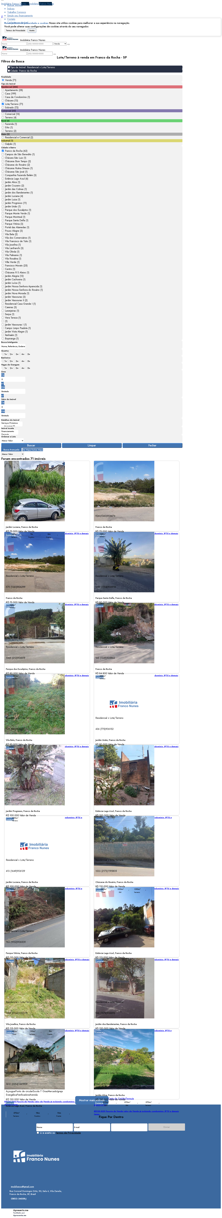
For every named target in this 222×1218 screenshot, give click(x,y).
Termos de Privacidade (15, 30)
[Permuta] (9, 434)
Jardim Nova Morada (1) (17, 293)
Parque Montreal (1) (15, 217)
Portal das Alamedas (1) (17, 227)
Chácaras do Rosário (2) (17, 165)
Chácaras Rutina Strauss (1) (19, 168)
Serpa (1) (9, 314)
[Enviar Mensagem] (54, 54)
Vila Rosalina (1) (13, 258)
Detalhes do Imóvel (10, 420)
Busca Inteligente (9, 342)
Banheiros (5, 357)
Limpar (92, 445)
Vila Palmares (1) (13, 255)
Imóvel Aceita (7, 428)
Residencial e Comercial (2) (19, 137)
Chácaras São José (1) (16, 171)
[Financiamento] (9, 431)
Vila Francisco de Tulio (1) (18, 241)
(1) (6, 321)
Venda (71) (10, 80)
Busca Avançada (11, 449)
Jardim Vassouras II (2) (16, 300)
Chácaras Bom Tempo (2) (18, 161)
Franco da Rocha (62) (16, 151)
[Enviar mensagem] (68, 44)
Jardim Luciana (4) (14, 196)
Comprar (99, 606)
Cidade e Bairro (8, 147)
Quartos (5, 350)
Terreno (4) (10, 117)
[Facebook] (36, 1174)
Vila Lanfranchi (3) (14, 248)
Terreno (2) (10, 131)
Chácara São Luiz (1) (15, 158)
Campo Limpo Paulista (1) (18, 328)
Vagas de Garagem (10, 364)
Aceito (32, 30)
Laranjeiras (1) (12, 310)
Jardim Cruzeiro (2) (14, 185)
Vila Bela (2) (11, 234)
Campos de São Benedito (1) (20, 154)
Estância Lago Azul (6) (16, 178)
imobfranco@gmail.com (22, 1186)
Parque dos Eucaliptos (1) (18, 210)
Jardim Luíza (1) (13, 283)
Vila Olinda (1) (12, 251)
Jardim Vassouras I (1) (16, 324)
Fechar (152, 445)
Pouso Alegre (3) (14, 231)
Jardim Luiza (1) (12, 199)
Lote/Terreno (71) (14, 104)
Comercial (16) (12, 114)
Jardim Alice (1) (12, 182)
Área (3, 371)
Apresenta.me (20, 1210)
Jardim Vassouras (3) (15, 297)
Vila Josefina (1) (13, 244)
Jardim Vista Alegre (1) (16, 331)
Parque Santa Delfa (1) (16, 220)
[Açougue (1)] (12, 426)
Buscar (31, 445)
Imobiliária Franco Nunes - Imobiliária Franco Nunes (27, 3)
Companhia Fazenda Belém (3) (21, 175)
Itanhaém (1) (11, 335)
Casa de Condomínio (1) (17, 97)
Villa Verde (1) (12, 262)
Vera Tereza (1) (13, 317)
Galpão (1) (10, 144)
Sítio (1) (9, 127)
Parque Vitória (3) (14, 224)
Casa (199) (10, 93)
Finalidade (6, 76)
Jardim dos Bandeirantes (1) (19, 192)
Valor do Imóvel (8, 399)
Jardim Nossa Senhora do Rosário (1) (24, 290)
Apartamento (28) (14, 90)
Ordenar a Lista (8, 436)
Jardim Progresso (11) (16, 203)
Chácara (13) (11, 100)
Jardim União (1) (13, 206)
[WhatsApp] (36, 1179)
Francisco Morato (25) (16, 265)
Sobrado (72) (12, 107)
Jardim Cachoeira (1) (15, 279)
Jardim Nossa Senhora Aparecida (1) (23, 286)
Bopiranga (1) (12, 338)
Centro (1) (10, 269)
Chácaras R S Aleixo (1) (17, 272)
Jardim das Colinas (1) (16, 189)
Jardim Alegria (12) (14, 276)
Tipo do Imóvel (8, 83)
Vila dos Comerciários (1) (18, 237)
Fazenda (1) (11, 124)
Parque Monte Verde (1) (17, 213)
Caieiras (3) (11, 307)
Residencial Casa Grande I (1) (20, 304)
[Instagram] (36, 1169)
